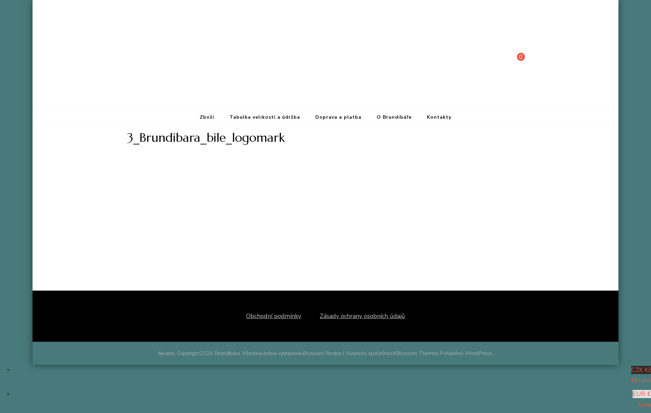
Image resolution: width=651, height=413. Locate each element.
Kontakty (439, 117)
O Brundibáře (394, 117)
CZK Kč (641, 375)
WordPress (478, 353)
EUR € (642, 399)
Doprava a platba (338, 117)
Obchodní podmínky (273, 316)
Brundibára (227, 353)
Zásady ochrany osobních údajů (362, 316)
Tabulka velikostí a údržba (265, 117)
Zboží (207, 117)
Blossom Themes (417, 353)
